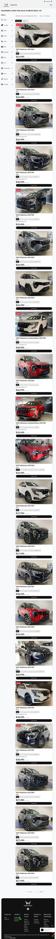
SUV (5, 917)
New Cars (26, 921)
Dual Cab (6, 919)
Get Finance (34, 60)
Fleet (45, 922)
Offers (25, 926)
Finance (26, 927)
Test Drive (26, 931)
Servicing (36, 919)
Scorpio (16, 917)
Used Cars (26, 924)
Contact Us (46, 921)
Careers (45, 924)
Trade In (26, 929)
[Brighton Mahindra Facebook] (52, 1)
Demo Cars (26, 922)
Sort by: (41, 15)
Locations (48, 1)
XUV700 (16, 920)
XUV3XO (16, 919)
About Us (46, 919)
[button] (51, 5)
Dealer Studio (13, 937)
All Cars (26, 919)
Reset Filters (18, 20)
